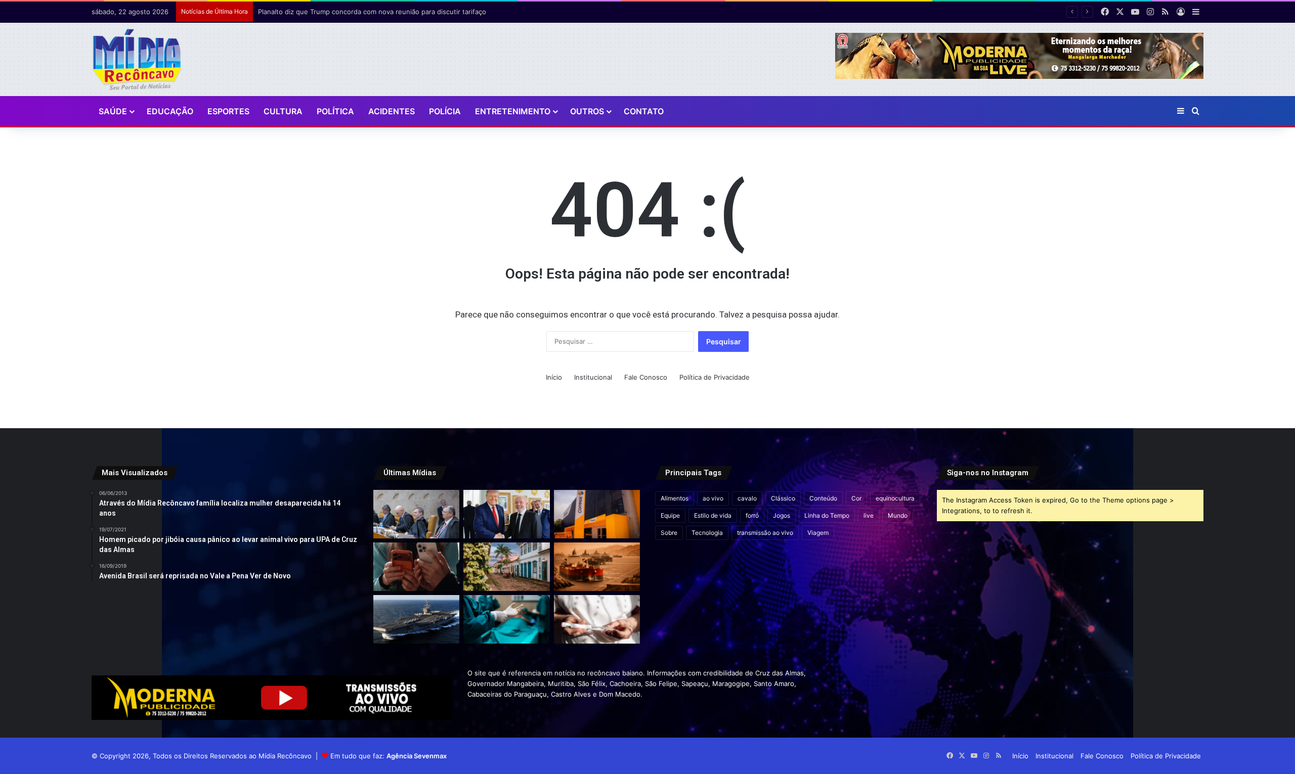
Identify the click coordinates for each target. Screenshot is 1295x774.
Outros (587, 111)
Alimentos (674, 498)
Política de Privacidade (714, 377)
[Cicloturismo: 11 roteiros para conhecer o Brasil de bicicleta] (506, 566)
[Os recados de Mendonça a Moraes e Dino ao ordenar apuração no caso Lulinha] (416, 514)
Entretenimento (512, 111)
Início (554, 377)
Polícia (445, 111)
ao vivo (713, 498)
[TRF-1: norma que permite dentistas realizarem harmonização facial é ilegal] (506, 619)
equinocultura (895, 498)
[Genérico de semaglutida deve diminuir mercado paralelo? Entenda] (597, 619)
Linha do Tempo (826, 515)
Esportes (228, 111)
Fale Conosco (645, 377)
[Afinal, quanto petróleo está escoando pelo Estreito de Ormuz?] (597, 566)
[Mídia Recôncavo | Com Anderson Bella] (137, 59)
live (869, 515)
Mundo (898, 515)
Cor (856, 498)
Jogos (781, 515)
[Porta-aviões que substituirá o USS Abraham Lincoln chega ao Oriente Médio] (416, 619)
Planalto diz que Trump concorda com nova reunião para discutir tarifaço (372, 12)
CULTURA (283, 111)
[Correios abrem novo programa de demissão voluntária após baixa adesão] (597, 514)
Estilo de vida (712, 515)
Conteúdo (823, 498)
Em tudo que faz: (388, 756)
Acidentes (391, 111)
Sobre (669, 532)
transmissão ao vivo (765, 532)
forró (752, 515)
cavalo (747, 498)
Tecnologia (707, 532)
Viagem (818, 532)
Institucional (593, 377)
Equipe (670, 515)
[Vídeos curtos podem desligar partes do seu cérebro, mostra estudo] (416, 566)
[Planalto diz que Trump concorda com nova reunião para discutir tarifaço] (506, 514)
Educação (170, 111)
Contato (644, 111)
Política (335, 111)
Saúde (113, 111)
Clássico (783, 498)
